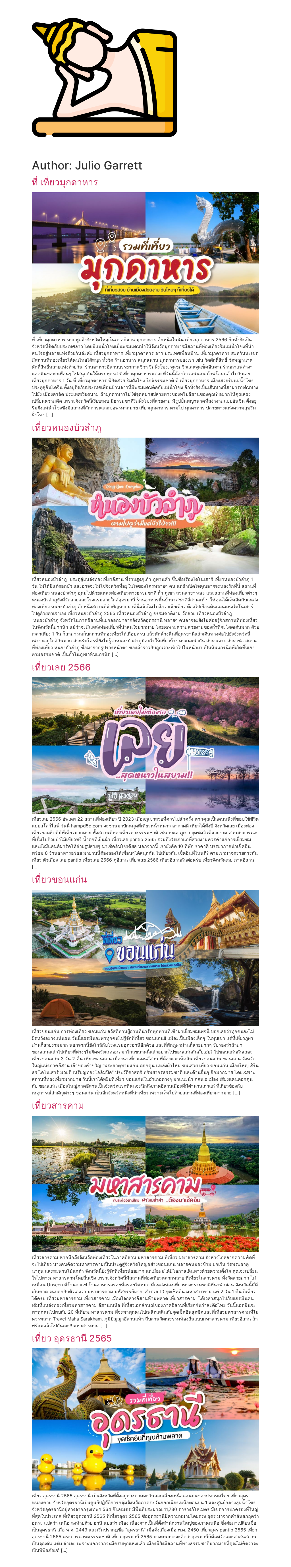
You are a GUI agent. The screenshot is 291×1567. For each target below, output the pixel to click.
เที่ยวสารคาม (58, 1105)
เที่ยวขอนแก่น (59, 879)
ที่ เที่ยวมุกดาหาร (65, 182)
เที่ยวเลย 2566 (61, 667)
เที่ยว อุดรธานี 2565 (72, 1338)
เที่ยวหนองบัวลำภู (66, 427)
